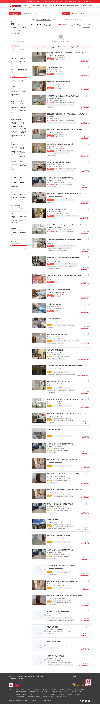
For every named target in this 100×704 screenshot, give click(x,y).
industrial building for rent (76, 691)
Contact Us (19, 676)
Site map (21, 678)
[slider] (19, 47)
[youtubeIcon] (89, 701)
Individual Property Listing (56, 1)
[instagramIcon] (83, 701)
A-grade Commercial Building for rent (59, 691)
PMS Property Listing (70, 1)
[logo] (15, 5)
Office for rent (45, 691)
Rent (33, 5)
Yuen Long (69, 689)
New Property (53, 5)
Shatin (28, 689)
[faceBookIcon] (80, 701)
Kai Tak (16, 689)
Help (79, 1)
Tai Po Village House (19, 696)
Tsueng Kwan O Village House (33, 696)
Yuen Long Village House (20, 691)
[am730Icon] (16, 685)
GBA (81, 5)
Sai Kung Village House (79, 689)
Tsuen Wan (53, 689)
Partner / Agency (88, 5)
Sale (30, 5)
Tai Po (22, 689)
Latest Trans (74, 5)
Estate (60, 5)
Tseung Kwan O (36, 689)
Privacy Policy (12, 678)
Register (45, 1)
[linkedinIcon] (86, 701)
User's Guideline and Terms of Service (34, 676)
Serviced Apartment (42, 5)
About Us (11, 676)
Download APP (87, 1)
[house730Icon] (11, 685)
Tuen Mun (61, 689)
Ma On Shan (45, 689)
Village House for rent (34, 691)
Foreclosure (17, 694)
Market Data (66, 5)
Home (26, 5)
